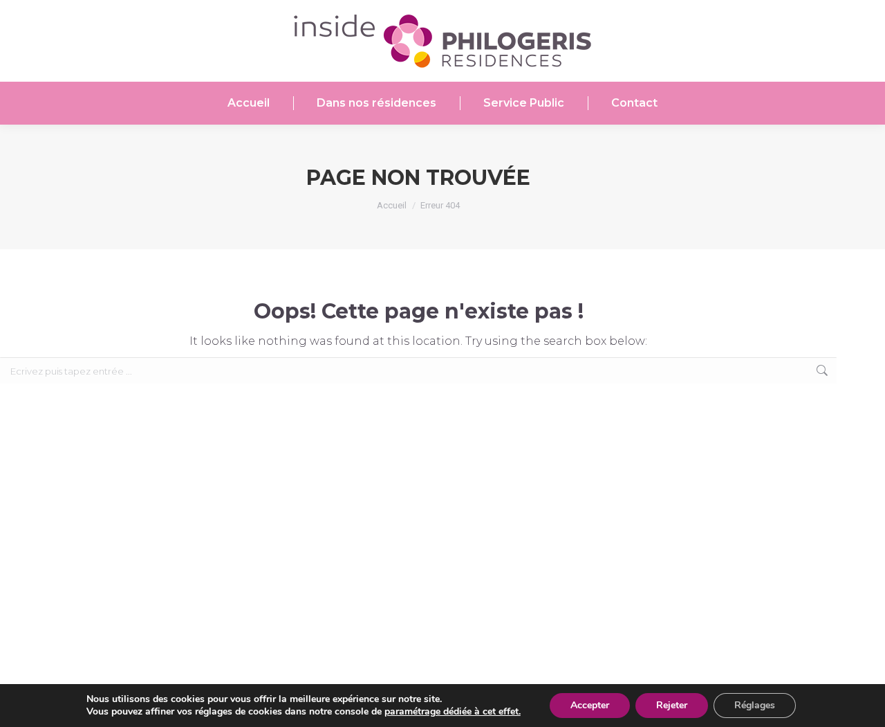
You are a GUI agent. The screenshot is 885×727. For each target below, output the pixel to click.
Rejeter (671, 705)
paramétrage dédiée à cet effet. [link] (452, 711)
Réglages (754, 705)
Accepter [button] (589, 705)
